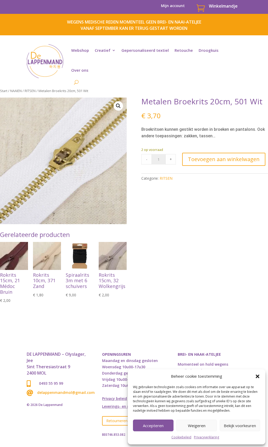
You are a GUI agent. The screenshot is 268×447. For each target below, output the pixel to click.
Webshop (80, 50)
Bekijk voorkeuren (240, 425)
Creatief (102, 50)
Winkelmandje (223, 6)
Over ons (79, 70)
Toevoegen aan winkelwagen (224, 159)
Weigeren (196, 425)
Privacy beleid (114, 399)
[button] (257, 376)
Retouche (184, 50)
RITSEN (30, 90)
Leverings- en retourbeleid (126, 407)
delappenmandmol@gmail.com (66, 392)
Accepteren (153, 425)
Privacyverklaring (206, 437)
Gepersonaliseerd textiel (145, 50)
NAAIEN (16, 90)
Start (3, 90)
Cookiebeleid (181, 437)
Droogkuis (209, 50)
